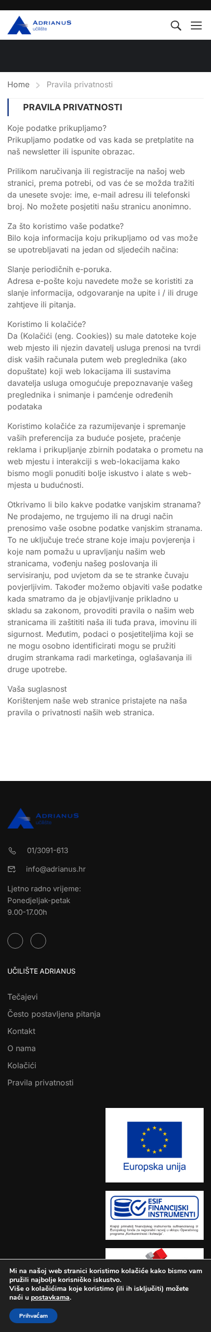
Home (18, 84)
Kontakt (21, 1031)
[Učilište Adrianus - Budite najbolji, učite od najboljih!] (39, 25)
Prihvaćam (33, 1316)
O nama (21, 1048)
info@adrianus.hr (56, 869)
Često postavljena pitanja (54, 1014)
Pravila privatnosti (40, 1082)
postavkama (50, 1297)
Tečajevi (22, 997)
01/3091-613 (47, 850)
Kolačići (21, 1065)
